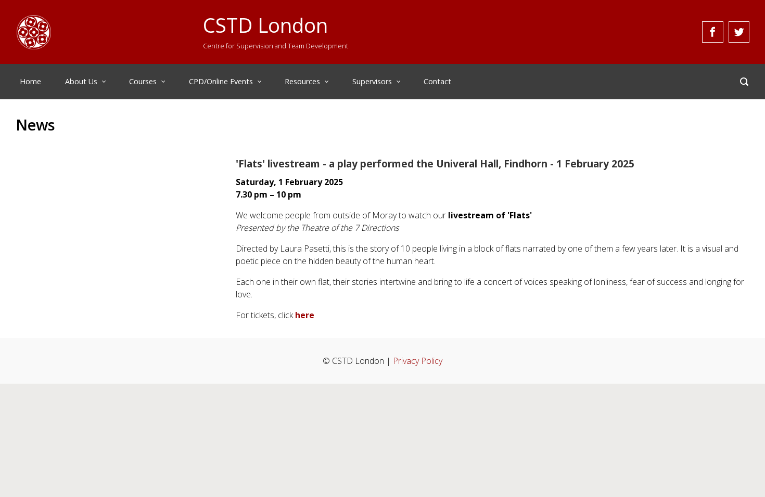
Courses (143, 81)
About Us (81, 81)
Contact (437, 81)
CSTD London (265, 24)
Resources (302, 81)
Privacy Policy (417, 361)
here (304, 315)
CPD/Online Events (221, 81)
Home (30, 81)
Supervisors (372, 81)
